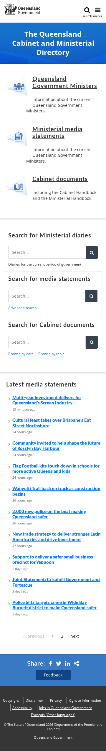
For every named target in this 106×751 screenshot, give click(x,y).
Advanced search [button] (22, 307)
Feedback (53, 675)
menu (97, 16)
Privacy (56, 700)
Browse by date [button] (21, 353)
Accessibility (22, 707)
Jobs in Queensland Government (65, 707)
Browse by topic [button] (51, 353)
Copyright (11, 700)
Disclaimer (34, 700)
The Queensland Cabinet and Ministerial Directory (53, 43)
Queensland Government (53, 737)
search (87, 16)
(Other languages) (53, 714)
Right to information (85, 700)
